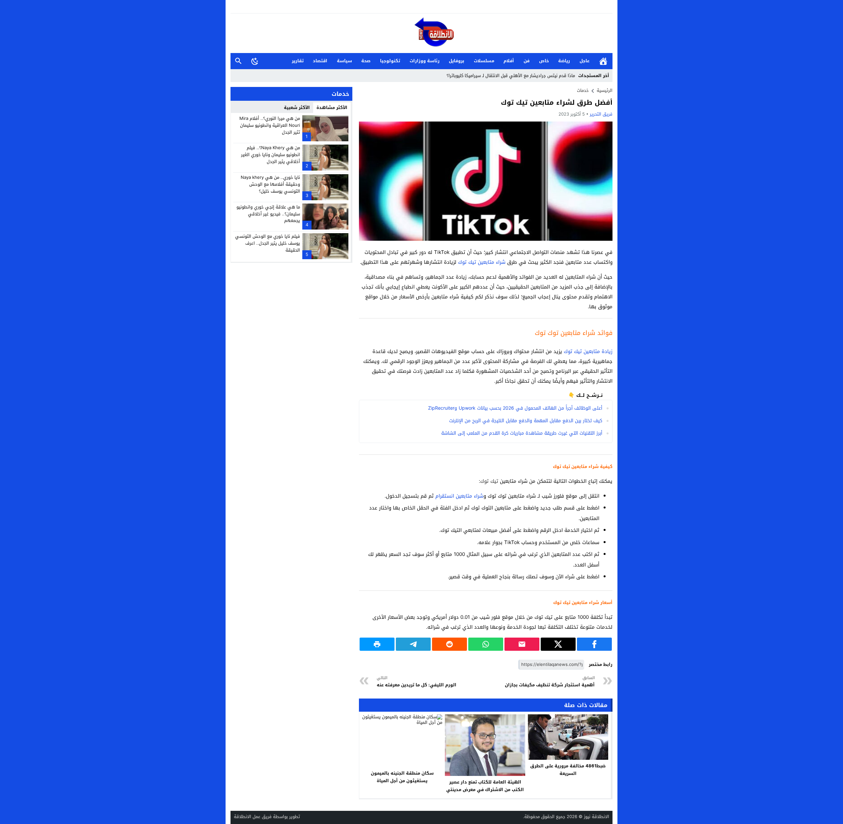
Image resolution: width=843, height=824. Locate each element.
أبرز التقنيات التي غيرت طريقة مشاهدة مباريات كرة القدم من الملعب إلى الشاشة (521, 433)
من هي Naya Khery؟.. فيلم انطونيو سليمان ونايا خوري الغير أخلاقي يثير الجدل (270, 155)
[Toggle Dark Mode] (254, 61)
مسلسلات (484, 61)
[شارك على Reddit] (449, 644)
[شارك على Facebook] (594, 644)
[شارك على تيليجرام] (413, 644)
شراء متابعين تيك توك (481, 262)
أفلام (508, 61)
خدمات (583, 90)
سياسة (344, 61)
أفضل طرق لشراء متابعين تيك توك (556, 102)
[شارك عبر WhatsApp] (486, 644)
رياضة (564, 61)
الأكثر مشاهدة (331, 107)
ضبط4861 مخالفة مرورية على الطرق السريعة (568, 770)
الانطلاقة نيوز (596, 816)
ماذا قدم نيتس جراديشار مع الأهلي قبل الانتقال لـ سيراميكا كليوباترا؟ (511, 75)
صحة (365, 61)
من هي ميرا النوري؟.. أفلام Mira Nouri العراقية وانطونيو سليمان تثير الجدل (269, 125)
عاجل (584, 61)
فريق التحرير (601, 114)
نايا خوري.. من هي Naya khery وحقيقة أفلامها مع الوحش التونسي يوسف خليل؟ (270, 184)
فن (527, 61)
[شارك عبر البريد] (522, 644)
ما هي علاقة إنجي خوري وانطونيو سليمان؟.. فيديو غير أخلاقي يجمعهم (268, 214)
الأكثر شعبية (297, 107)
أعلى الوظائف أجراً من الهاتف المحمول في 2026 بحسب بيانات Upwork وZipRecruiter (515, 408)
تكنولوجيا (390, 61)
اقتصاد (320, 61)
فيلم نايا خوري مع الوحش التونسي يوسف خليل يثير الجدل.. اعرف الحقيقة (267, 243)
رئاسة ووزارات (425, 61)
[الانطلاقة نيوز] (421, 34)
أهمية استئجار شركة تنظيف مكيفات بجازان (550, 681)
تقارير (298, 61)
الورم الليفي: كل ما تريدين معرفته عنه (416, 681)
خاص (544, 61)
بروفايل (456, 61)
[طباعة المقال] (377, 644)
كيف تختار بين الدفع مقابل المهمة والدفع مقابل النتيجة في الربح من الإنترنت (525, 420)
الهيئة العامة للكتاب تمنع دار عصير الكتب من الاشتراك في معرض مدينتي (485, 786)
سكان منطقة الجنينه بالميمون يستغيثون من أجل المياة (402, 777)
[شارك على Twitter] (558, 644)
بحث (238, 61)
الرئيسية (603, 61)
